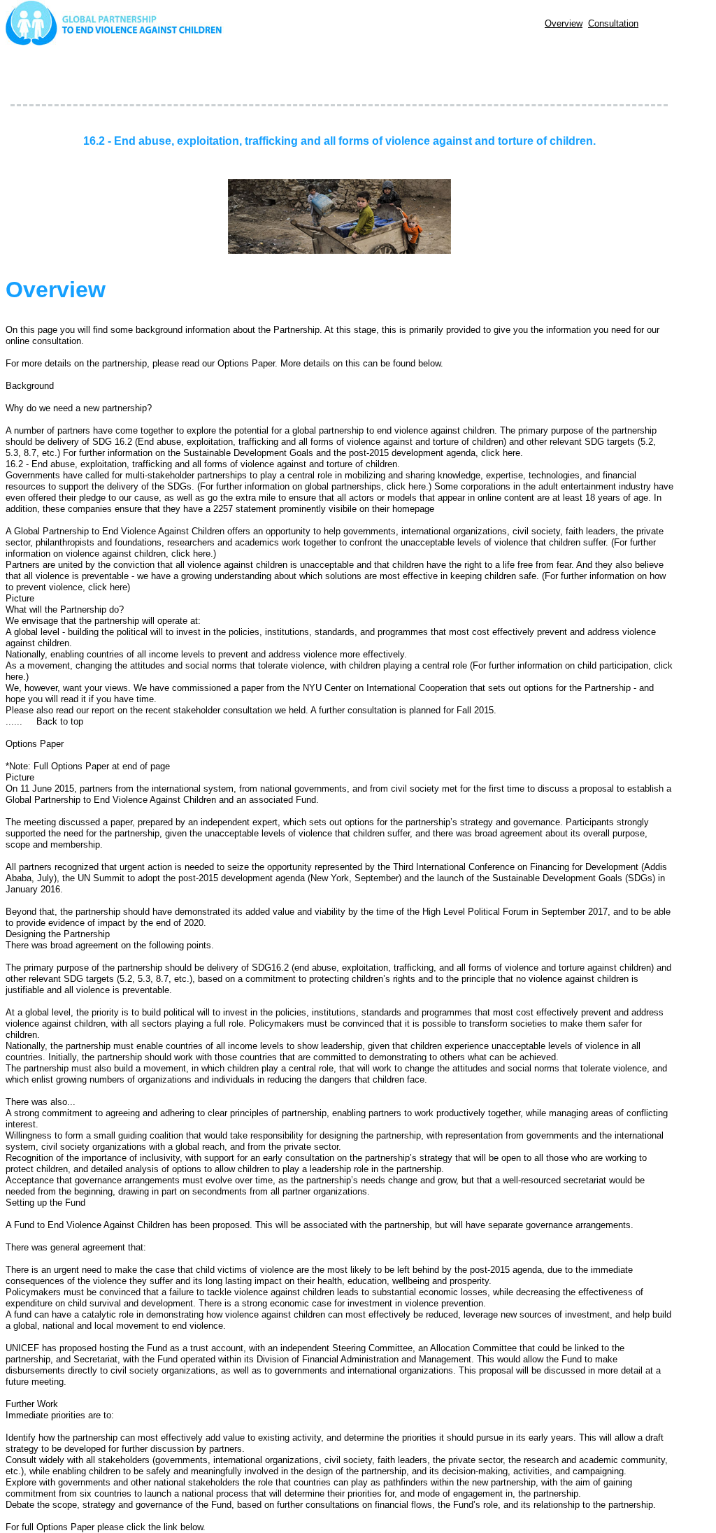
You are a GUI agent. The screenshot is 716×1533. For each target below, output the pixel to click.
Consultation (613, 23)
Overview (563, 23)
